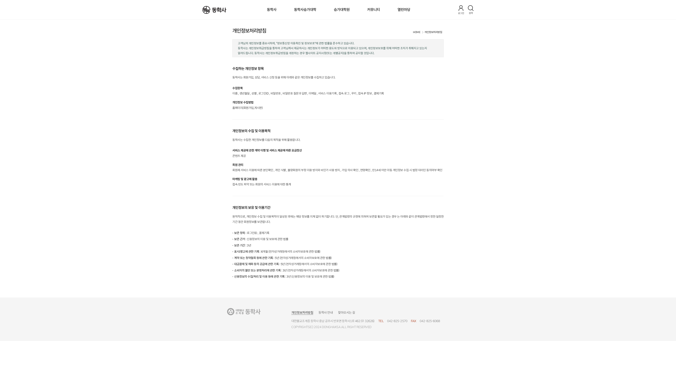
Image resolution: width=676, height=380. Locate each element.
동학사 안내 (325, 313)
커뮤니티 (373, 9)
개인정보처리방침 (302, 313)
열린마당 (404, 9)
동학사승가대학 (305, 9)
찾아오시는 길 (346, 313)
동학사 (271, 9)
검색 (471, 13)
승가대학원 (342, 9)
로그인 (461, 13)
